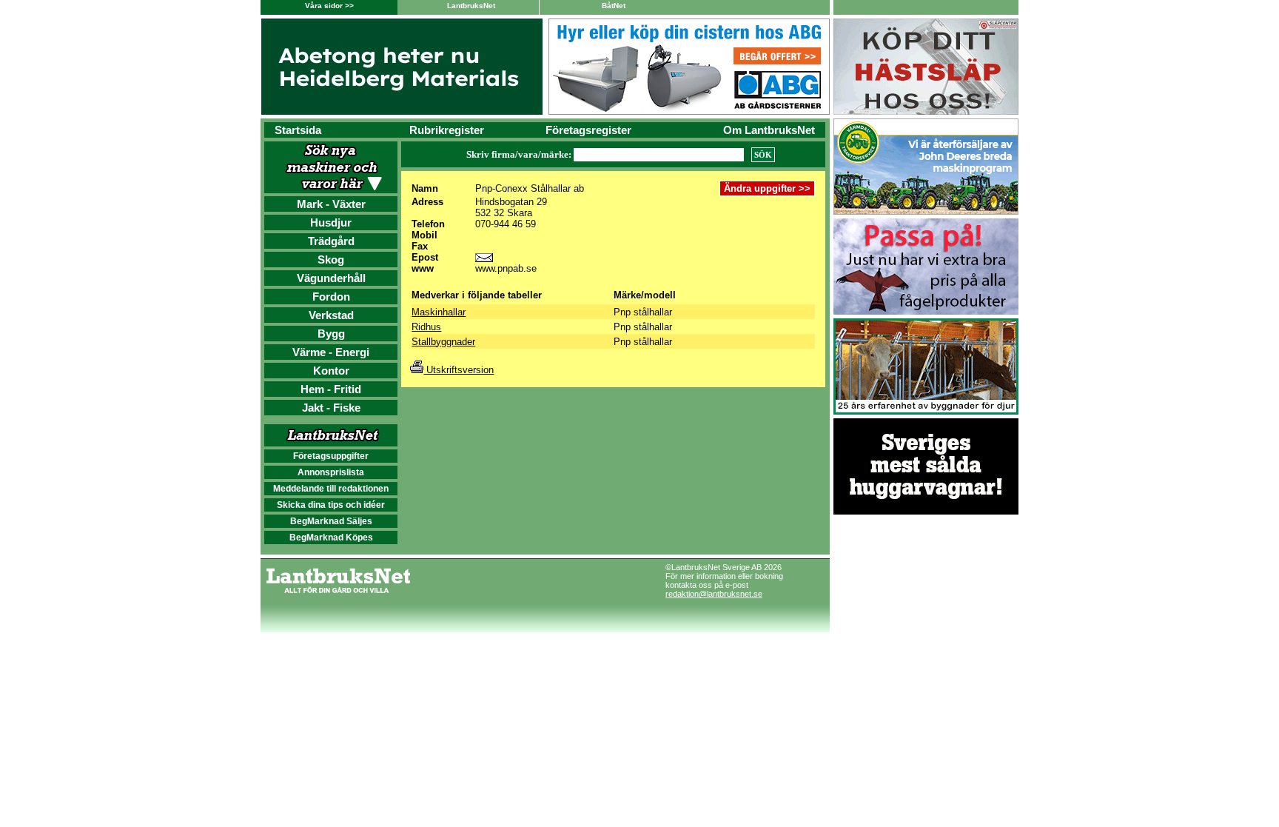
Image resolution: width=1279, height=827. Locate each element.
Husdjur (331, 222)
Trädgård (331, 241)
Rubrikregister (446, 130)
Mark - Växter (331, 204)
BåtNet (613, 5)
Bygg (331, 333)
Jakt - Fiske (331, 407)
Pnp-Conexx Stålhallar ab (529, 188)
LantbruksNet (471, 5)
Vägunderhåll (331, 278)
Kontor (331, 370)
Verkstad (331, 315)
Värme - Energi (330, 352)
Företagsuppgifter (331, 456)
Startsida (298, 130)
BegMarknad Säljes (331, 521)
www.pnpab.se (506, 268)
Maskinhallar (439, 312)
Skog (331, 259)
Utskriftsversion (458, 369)
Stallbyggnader (443, 341)
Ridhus (426, 326)
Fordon (331, 296)
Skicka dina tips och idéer (331, 505)
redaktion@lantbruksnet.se (713, 593)
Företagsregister (588, 130)
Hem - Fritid (331, 389)
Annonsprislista (331, 472)
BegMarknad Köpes (331, 537)
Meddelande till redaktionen (331, 488)
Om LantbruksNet (769, 130)
